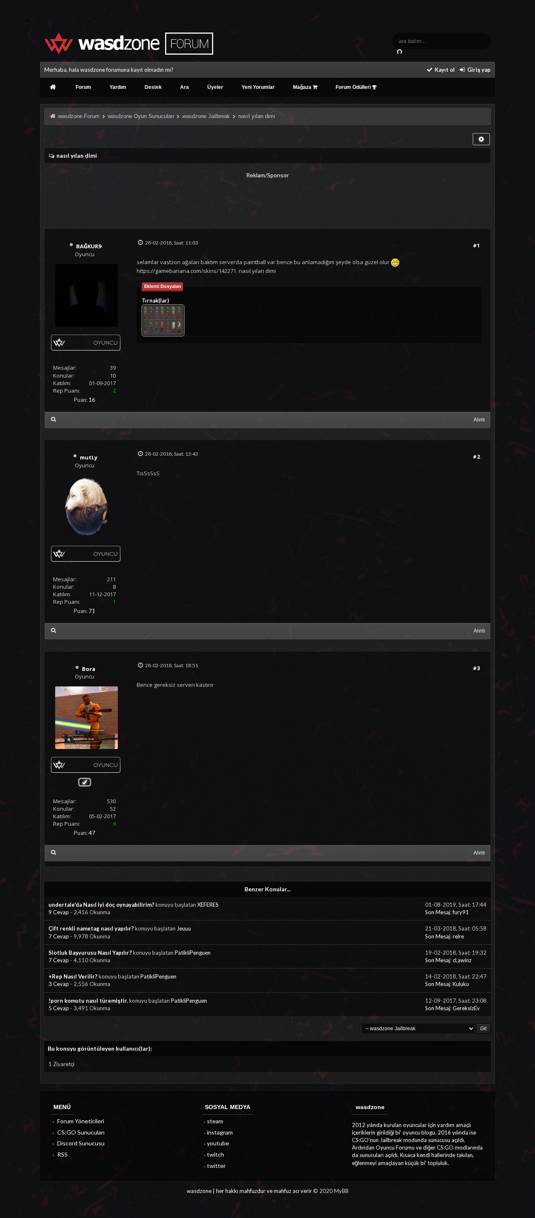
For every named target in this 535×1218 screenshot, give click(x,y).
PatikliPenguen (193, 952)
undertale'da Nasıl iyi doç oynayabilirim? (101, 904)
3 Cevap (59, 984)
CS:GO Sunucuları (80, 1132)
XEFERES (208, 904)
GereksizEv (466, 1008)
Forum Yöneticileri (80, 1121)
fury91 (461, 912)
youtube (218, 1143)
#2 (476, 456)
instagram (220, 1132)
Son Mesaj (437, 912)
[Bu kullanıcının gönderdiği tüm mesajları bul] (54, 419)
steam (215, 1121)
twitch (215, 1154)
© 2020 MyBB (331, 1191)
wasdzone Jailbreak (206, 116)
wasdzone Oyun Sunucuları (141, 116)
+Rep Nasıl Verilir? (72, 976)
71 (92, 611)
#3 (476, 668)
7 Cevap (59, 936)
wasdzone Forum (78, 116)
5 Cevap (59, 1008)
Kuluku (461, 984)
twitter (216, 1165)
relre (458, 936)
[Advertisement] (267, 198)
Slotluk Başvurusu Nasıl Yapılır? (90, 952)
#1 (476, 245)
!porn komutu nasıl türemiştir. (88, 1000)
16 (92, 399)
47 (92, 833)
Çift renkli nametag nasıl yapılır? (91, 928)
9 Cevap (59, 912)
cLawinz (462, 960)
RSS (62, 1154)
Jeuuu (184, 928)
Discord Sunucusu (80, 1143)
